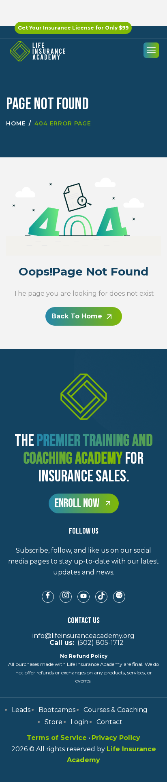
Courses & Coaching (116, 710)
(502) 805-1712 (83, 642)
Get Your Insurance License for (73, 28)
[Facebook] (48, 597)
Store (53, 722)
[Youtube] (83, 597)
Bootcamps (57, 710)
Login (79, 722)
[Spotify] (119, 597)
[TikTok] (101, 597)
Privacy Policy (116, 738)
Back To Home (76, 316)
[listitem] (83, 561)
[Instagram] (66, 597)
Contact (109, 722)
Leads (21, 710)
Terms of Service (57, 738)
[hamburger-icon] (151, 50)
